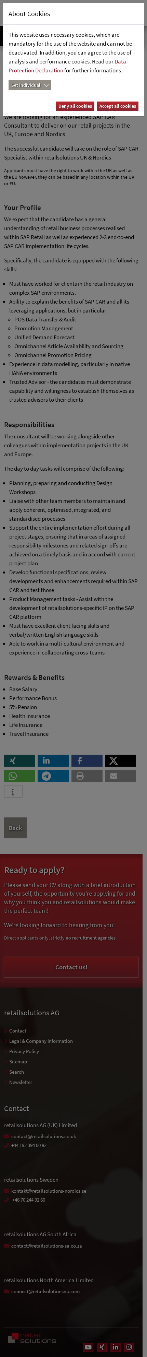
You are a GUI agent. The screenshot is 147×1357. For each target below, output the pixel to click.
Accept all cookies (117, 106)
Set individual (25, 85)
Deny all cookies (75, 106)
